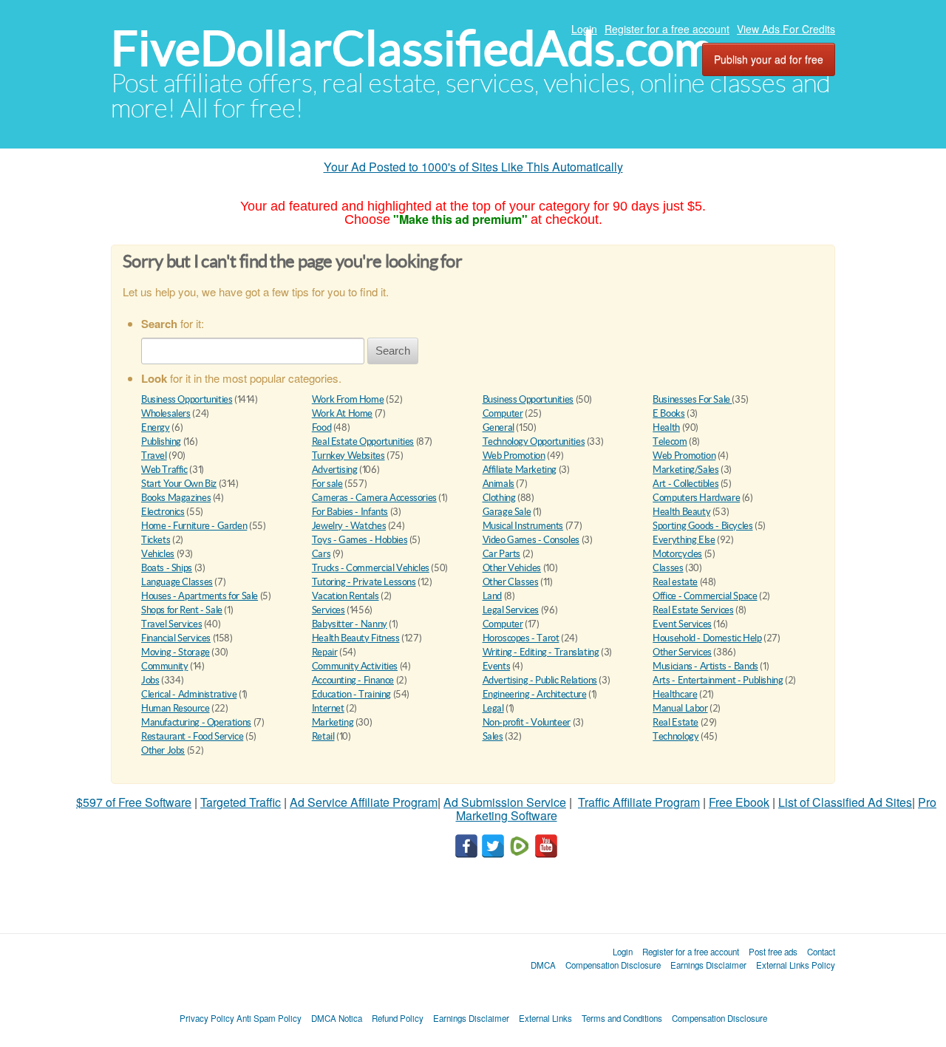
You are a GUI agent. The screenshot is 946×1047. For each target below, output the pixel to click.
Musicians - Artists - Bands (705, 666)
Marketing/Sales (685, 469)
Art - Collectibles (685, 483)
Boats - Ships (166, 567)
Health (666, 427)
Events (497, 666)
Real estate (675, 581)
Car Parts (502, 553)
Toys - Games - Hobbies (359, 539)
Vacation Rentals (345, 595)
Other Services (682, 652)
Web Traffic (164, 469)
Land (492, 595)
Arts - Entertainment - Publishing (718, 680)
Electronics (163, 511)
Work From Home (348, 399)
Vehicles (157, 553)
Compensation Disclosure (613, 965)
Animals (498, 483)
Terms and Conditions (622, 1018)
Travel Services (171, 624)
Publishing (161, 441)
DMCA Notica (336, 1018)
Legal (493, 708)
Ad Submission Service (504, 802)
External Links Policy (795, 965)
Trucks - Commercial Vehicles (370, 567)
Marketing (333, 722)
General (498, 427)
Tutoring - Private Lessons (364, 581)
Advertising (335, 469)
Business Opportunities (186, 399)
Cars (321, 553)
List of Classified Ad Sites (845, 802)
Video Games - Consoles (531, 539)
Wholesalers (166, 413)
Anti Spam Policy (269, 1018)
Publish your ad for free (768, 59)
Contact (821, 952)
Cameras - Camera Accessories (374, 497)
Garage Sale (507, 511)
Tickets (155, 539)
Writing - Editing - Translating (541, 652)
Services (328, 609)
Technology (675, 736)
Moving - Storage (175, 652)
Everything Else (684, 539)
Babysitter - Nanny (349, 624)
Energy (155, 427)
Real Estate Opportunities (363, 441)
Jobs (150, 680)
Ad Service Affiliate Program (364, 802)
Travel (154, 455)
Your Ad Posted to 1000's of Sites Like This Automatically (473, 166)
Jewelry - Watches (349, 525)
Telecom (670, 441)
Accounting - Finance (353, 680)
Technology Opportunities (534, 441)
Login (584, 28)
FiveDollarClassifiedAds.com (412, 48)
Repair (325, 652)
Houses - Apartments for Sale (199, 595)
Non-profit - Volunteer (527, 722)
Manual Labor (680, 708)
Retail (323, 736)
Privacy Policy (207, 1018)
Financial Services (176, 638)
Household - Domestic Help (707, 638)
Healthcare (675, 694)
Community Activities (355, 666)
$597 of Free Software (133, 802)
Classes (668, 567)
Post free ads (773, 952)
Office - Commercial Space (705, 595)
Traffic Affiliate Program (639, 802)
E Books (668, 413)
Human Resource (175, 708)
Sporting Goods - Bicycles (702, 525)
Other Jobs (163, 750)
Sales (493, 736)
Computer (503, 413)
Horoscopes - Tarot (521, 638)
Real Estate (675, 722)
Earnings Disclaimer (708, 965)
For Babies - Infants (350, 511)
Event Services (682, 624)
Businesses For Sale (692, 399)
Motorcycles (677, 553)
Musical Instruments (523, 525)
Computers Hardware (696, 497)
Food (321, 427)
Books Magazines (176, 497)
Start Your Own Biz (179, 483)
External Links (545, 1018)
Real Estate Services (693, 609)
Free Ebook (739, 802)
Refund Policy (397, 1018)
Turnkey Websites (348, 455)
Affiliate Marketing (520, 469)
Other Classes (511, 581)
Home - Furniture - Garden (194, 525)
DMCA (543, 965)
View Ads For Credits (786, 28)
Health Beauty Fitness (356, 638)
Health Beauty (681, 511)
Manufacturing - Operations (196, 722)
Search (392, 350)
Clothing (499, 497)
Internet (328, 708)
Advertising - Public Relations (540, 680)
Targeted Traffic (240, 802)
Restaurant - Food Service (192, 736)
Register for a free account (667, 28)
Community (164, 666)
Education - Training (351, 694)
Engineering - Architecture (535, 694)
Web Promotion (514, 455)
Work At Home (342, 413)
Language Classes (177, 581)
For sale (327, 483)
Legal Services (511, 609)
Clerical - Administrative (188, 694)
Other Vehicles (512, 567)
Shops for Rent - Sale (181, 609)
